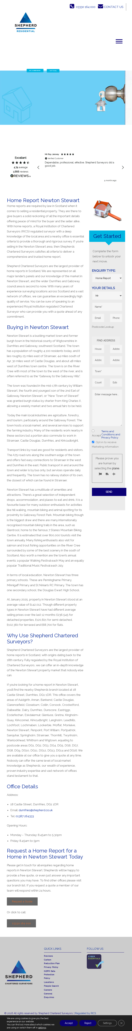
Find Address (106, 340)
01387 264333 (25, 816)
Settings (107, 1023)
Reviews (48, 956)
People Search (51, 986)
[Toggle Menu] (119, 41)
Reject (87, 1023)
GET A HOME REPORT (35, 70)
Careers (48, 990)
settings (42, 1027)
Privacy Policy (51, 967)
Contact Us (113, 7)
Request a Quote (22, 901)
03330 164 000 (85, 7)
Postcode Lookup (103, 326)
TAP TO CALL (53, 70)
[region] (80, 167)
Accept (69, 1023)
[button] (38, 167)
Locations (49, 982)
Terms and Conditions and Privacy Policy (110, 434)
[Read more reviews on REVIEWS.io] (20, 176)
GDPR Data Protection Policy (49, 974)
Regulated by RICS (85, 1013)
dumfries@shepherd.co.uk (36, 810)
